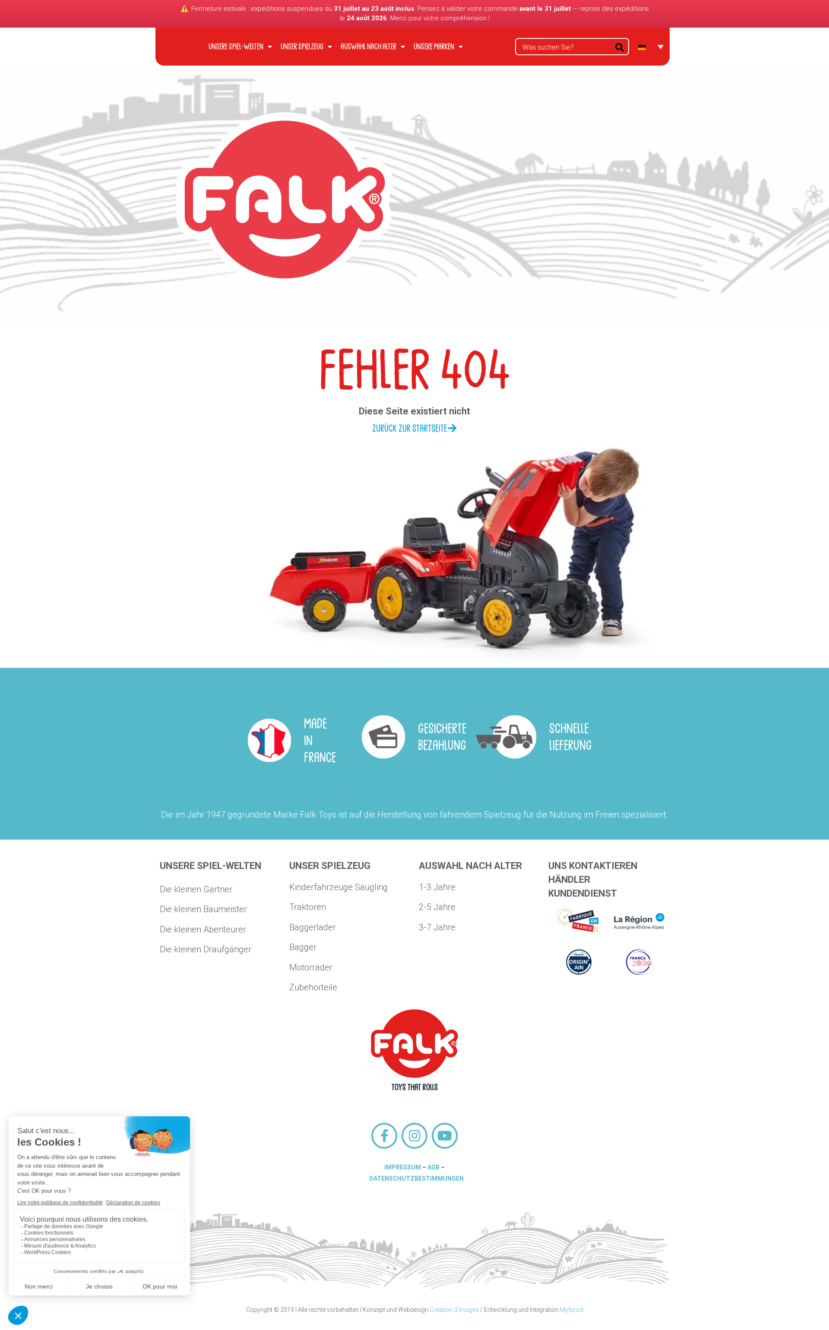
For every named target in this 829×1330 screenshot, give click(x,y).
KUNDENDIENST (582, 893)
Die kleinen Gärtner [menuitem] (196, 889)
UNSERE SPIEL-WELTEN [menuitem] (236, 46)
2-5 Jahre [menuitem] (437, 907)
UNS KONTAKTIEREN (592, 865)
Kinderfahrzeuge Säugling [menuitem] (338, 887)
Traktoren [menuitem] (307, 907)
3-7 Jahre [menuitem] (437, 927)
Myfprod (571, 1309)
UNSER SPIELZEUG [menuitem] (302, 46)
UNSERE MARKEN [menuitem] (434, 46)
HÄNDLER (569, 879)
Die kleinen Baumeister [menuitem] (203, 909)
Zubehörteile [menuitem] (313, 987)
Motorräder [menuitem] (310, 967)
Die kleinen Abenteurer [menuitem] (203, 929)
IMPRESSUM (402, 1167)
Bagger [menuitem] (302, 947)
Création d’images (454, 1309)
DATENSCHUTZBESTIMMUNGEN (416, 1178)
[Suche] (619, 46)
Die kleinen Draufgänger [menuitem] (205, 949)
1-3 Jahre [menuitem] (437, 887)
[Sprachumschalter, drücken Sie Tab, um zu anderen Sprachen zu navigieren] (650, 47)
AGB (433, 1167)
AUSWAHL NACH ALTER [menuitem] (368, 46)
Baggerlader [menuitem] (312, 927)
